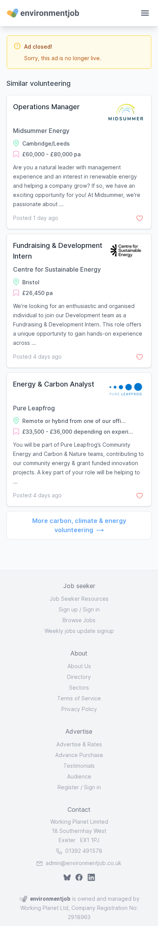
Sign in (91, 609)
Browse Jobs (79, 620)
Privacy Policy (79, 709)
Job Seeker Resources (79, 598)
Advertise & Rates (79, 744)
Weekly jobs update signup (79, 631)
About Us (79, 666)
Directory (79, 677)
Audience (79, 776)
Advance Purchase (79, 755)
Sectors (79, 687)
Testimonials (79, 765)
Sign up (68, 609)
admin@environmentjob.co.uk (84, 863)
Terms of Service (79, 698)
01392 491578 (83, 850)
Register (68, 787)
